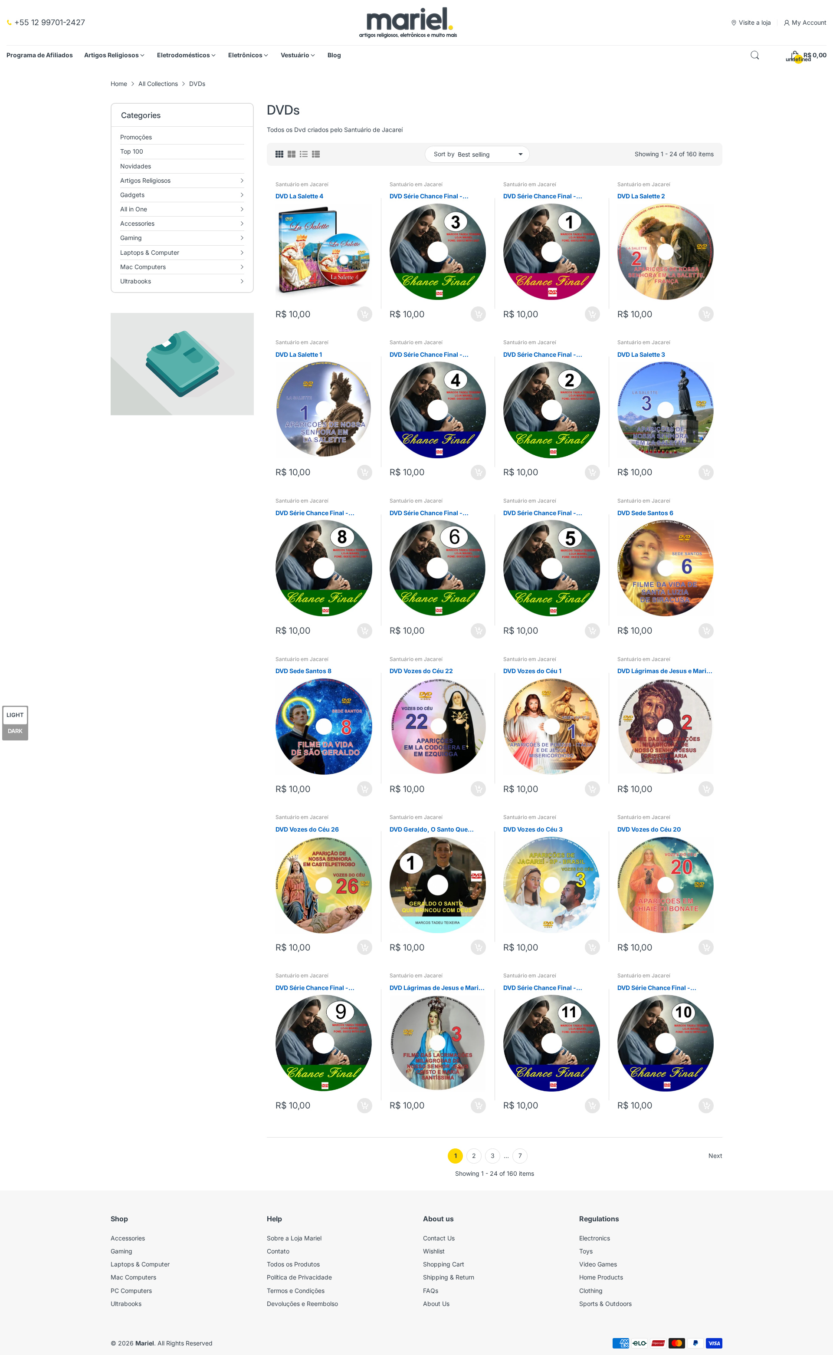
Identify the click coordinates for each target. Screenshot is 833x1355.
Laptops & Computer (140, 1264)
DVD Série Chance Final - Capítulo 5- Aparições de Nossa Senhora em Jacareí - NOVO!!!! (550, 513)
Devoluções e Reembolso (302, 1303)
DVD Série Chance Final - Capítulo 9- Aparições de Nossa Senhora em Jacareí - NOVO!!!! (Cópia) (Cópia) (322, 988)
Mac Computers (133, 1277)
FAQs (430, 1290)
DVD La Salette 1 (298, 354)
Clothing (591, 1290)
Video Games (598, 1264)
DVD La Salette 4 (299, 196)
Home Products (601, 1277)
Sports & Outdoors (605, 1303)
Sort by (444, 154)
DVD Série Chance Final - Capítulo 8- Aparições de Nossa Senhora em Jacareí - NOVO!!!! (322, 513)
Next (715, 1155)
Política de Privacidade (299, 1277)
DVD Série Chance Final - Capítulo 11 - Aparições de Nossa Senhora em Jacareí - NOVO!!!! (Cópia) (545, 988)
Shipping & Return (448, 1277)
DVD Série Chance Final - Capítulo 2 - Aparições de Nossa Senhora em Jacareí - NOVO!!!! (551, 355)
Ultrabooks (126, 1303)
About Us (436, 1303)
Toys (586, 1251)
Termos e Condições (296, 1290)
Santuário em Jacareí (301, 184)
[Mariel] (408, 22)
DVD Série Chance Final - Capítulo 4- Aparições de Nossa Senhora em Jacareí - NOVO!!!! (437, 355)
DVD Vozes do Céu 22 (421, 670)
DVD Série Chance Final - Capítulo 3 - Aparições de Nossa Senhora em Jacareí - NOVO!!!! (437, 196)
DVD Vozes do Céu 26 (307, 829)
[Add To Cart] (364, 314)
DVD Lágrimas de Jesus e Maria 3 (436, 988)
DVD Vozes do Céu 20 (649, 829)
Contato (278, 1251)
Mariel (144, 1343)
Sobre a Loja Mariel (294, 1238)
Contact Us (439, 1238)
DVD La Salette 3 (641, 354)
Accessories (128, 1238)
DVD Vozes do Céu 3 (533, 829)
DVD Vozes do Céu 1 (532, 670)
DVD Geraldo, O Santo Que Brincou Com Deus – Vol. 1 (429, 829)
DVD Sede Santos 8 (303, 670)
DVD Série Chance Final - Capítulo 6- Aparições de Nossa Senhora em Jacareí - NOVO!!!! (437, 513)
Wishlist (434, 1251)
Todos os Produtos (293, 1264)
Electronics (594, 1238)
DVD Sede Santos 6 (645, 512)
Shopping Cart (443, 1264)
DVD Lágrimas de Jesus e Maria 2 (663, 671)
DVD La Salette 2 (641, 196)
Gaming (121, 1251)
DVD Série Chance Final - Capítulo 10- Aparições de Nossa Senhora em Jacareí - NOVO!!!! (659, 988)
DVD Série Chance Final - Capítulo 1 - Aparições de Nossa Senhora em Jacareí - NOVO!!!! (550, 196)
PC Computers (131, 1290)
